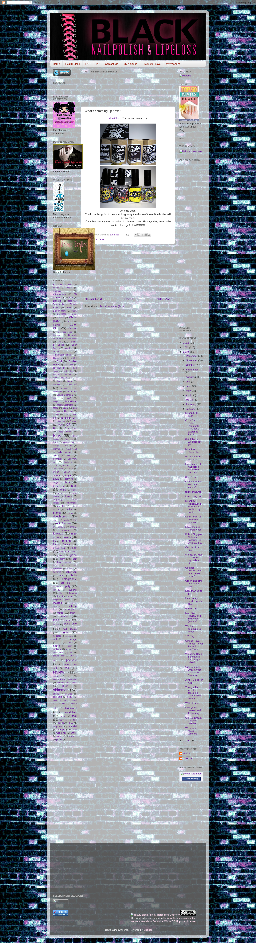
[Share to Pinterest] (149, 234)
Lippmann (72, 391)
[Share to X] (142, 234)
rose (69, 676)
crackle (68, 509)
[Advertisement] (128, 270)
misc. (68, 620)
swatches (71, 712)
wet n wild (61, 733)
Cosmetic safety (65, 332)
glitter (73, 547)
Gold (59, 361)
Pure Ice (68, 439)
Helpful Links (72, 63)
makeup (57, 603)
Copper (72, 328)
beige (56, 482)
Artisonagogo (59, 294)
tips (75, 720)
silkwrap (68, 694)
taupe (62, 716)
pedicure (57, 649)
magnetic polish (61, 600)
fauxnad (58, 533)
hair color (59, 565)
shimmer (60, 690)
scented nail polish (67, 682)
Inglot (59, 381)
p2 (60, 642)
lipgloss (73, 593)
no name (69, 636)
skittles (70, 697)
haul (61, 575)
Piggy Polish (65, 431)
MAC (69, 398)
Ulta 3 (70, 469)
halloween (71, 572)
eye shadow (59, 527)
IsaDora (56, 385)
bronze (61, 493)
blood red (59, 486)
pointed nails (59, 656)
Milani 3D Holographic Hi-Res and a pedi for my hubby (193, 506)
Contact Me (111, 63)
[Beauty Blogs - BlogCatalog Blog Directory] (155, 914)
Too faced (58, 468)
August (190, 377)
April (189, 395)
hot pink (65, 583)
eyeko (73, 527)
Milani (65, 408)
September (192, 369)
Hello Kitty (68, 371)
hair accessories (65, 562)
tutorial (73, 726)
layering (72, 590)
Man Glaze (114, 118)
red (67, 668)
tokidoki (60, 723)
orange (73, 639)
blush (74, 490)
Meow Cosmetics (65, 405)
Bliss (69, 307)
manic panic (71, 609)
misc (56, 619)
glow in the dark (68, 551)
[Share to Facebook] (146, 234)
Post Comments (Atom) (112, 306)
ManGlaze (71, 401)
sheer (65, 686)
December (192, 356)
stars (64, 703)
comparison (71, 503)
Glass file (57, 358)
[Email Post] (127, 234)
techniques (64, 720)
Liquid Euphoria (65, 395)
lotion (70, 596)
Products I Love (152, 63)
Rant (55, 442)
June (189, 386)
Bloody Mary (59, 311)
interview (57, 587)
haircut (70, 569)
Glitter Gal (72, 358)
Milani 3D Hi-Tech (192, 414)
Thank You (68, 465)
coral (60, 506)
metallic (63, 616)
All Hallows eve (62, 284)
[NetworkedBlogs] (191, 773)
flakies (67, 537)
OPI (68, 424)
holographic (69, 579)
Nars (66, 415)
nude (55, 639)
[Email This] (136, 234)
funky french (61, 544)
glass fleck (59, 548)
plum (69, 652)
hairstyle (57, 572)
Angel (69, 288)
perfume (69, 649)
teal (74, 715)
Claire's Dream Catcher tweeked (193, 721)
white (74, 733)
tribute (70, 723)
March (190, 400)
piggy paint (58, 652)
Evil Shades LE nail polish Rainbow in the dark (193, 468)
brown (68, 496)
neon (65, 632)
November (192, 360)
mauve (73, 613)
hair (74, 559)
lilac (61, 593)
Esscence (72, 338)
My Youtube (130, 63)
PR (98, 63)
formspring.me (193, 492)
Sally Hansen (64, 452)
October (191, 365)
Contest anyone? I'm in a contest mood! (193, 572)
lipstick (60, 596)
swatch (71, 707)
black (67, 482)
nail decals (70, 629)
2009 (186, 740)
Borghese (61, 314)
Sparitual (57, 459)
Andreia (56, 288)
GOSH (56, 351)
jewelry (56, 590)
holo (74, 575)
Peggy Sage (70, 428)
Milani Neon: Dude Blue (192, 450)
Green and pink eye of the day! (193, 583)
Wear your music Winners (191, 731)
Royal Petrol (71, 449)
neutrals (57, 636)
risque (56, 676)
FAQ (88, 63)
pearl (70, 646)
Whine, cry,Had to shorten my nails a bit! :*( (193, 559)
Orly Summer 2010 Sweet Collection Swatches (193, 671)
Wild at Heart (192, 703)
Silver (56, 455)
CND (74, 314)
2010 (186, 352)
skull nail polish (60, 700)
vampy (61, 729)
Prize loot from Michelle (193, 458)
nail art (70, 624)
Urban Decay (61, 472)
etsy (75, 520)
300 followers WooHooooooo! (193, 442)
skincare (57, 697)
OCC (60, 425)
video (74, 730)
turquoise (57, 726)
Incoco (74, 378)
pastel (70, 642)
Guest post (68, 365)
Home (56, 63)
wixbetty (73, 736)
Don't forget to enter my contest (193, 519)
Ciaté (70, 321)
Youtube (57, 475)
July (188, 381)
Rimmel (56, 449)
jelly (67, 586)
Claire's (56, 325)
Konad (72, 384)
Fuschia (68, 348)
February (191, 404)
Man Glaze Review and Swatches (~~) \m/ (193, 617)
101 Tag (189, 636)
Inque (69, 381)
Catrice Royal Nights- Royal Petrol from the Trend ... (194, 645)
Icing (55, 378)
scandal (73, 679)
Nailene (56, 415)
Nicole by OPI (69, 418)
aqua (56, 478)
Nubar (73, 421)
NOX (74, 408)
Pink (57, 435)
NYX (58, 411)
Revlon (68, 445)
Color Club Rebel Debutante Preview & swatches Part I (192, 427)
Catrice (60, 317)
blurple (63, 490)
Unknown (188, 758)
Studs (56, 465)
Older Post (164, 299)
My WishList (173, 63)
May (188, 390)
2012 (186, 342)
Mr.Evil (186, 753)
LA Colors (64, 388)
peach (56, 645)
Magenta (56, 402)
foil (54, 541)
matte (60, 612)
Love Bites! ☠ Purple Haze (193, 528)
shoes (56, 694)
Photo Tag (191, 608)
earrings (56, 520)
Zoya (68, 475)
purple (71, 659)
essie (66, 520)
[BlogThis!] (139, 234)
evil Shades (63, 523)
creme (57, 512)
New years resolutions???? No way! (194, 710)
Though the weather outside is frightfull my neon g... (193, 693)
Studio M (68, 462)
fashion (65, 530)
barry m (69, 479)
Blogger (147, 930)
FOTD (59, 341)
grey (62, 559)
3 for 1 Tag (191, 477)
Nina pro (61, 421)
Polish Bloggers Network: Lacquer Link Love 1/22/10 (193, 538)
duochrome (60, 516)
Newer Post (93, 299)
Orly (55, 428)
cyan (71, 513)
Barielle (57, 301)
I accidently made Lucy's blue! (193, 601)
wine (59, 736)
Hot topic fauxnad (62, 374)
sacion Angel (59, 679)
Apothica (57, 291)
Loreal (55, 398)
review (58, 672)
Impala (64, 378)
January (191, 409)
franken (66, 540)
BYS (71, 297)
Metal (55, 408)
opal (63, 639)
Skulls (70, 455)
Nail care (68, 411)
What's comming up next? (193, 629)
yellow (59, 739)
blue (74, 485)
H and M (59, 368)
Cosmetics (57, 335)
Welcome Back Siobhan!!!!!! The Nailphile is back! (193, 658)
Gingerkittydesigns (62, 355)
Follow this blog (191, 779)
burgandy (57, 499)
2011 (186, 347)
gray (59, 555)
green (73, 555)
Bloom (74, 311)
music (56, 624)
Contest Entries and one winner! (193, 484)
